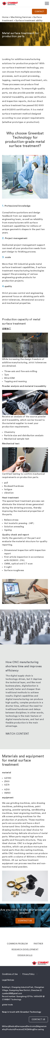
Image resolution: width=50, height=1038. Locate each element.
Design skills (25, 955)
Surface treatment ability (28, 20)
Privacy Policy (28, 974)
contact (39, 11)
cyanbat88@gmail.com (12, 993)
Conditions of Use (10, 974)
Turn (6, 375)
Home (5, 17)
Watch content (17, 733)
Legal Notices (8, 980)
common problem (17, 944)
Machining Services (21, 17)
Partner (38, 944)
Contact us (25, 921)
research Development (25, 950)
